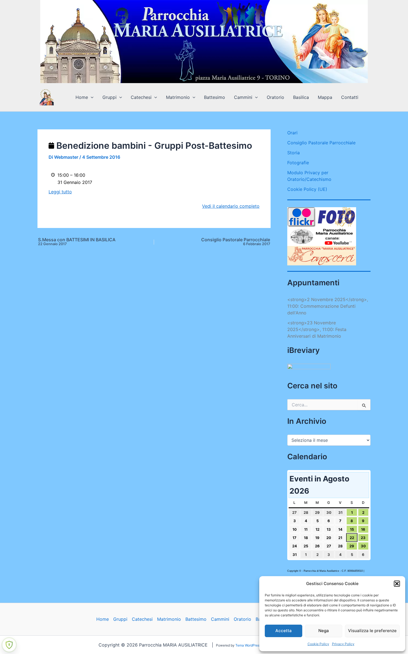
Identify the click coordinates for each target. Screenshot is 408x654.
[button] (397, 583)
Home (81, 97)
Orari (292, 132)
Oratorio (275, 97)
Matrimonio (178, 97)
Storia (293, 152)
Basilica (301, 97)
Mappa (325, 97)
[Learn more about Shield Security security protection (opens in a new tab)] (9, 645)
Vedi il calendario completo (231, 206)
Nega (323, 630)
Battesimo (214, 97)
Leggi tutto (60, 191)
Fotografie (298, 162)
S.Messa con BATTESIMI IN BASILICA (76, 241)
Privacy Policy (343, 644)
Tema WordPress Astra (252, 645)
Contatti (349, 97)
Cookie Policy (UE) (307, 189)
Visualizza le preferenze (372, 630)
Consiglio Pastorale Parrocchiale (235, 241)
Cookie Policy (318, 644)
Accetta (283, 630)
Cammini (243, 97)
